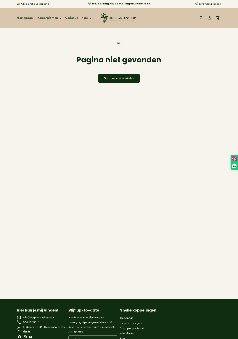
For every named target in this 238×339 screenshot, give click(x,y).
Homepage (126, 318)
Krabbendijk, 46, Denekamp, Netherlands (44, 329)
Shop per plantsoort (132, 328)
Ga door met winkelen (119, 78)
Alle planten (127, 333)
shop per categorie (131, 323)
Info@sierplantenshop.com (38, 317)
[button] (49, 18)
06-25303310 (31, 322)
